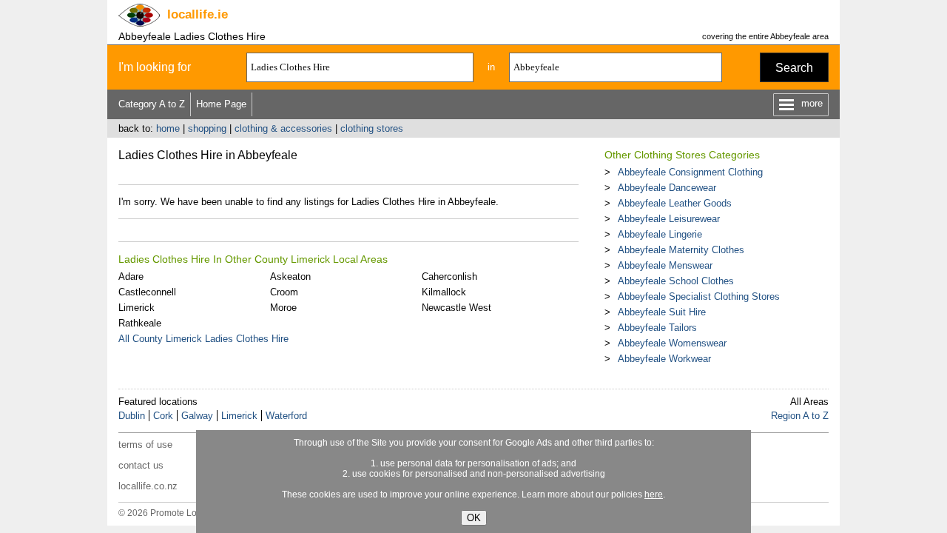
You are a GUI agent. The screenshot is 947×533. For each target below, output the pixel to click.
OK (474, 517)
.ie (197, 14)
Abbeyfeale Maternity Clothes (681, 249)
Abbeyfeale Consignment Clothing (690, 172)
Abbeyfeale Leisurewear (669, 218)
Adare (131, 276)
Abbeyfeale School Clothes (676, 280)
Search (794, 67)
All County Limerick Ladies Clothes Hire (203, 338)
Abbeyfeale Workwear (664, 358)
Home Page (221, 104)
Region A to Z (800, 415)
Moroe (283, 307)
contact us (141, 465)
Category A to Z (151, 104)
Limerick (136, 307)
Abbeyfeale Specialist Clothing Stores (699, 296)
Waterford (286, 415)
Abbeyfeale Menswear (665, 265)
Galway (197, 415)
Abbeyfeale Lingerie (660, 234)
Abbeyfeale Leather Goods (675, 203)
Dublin (131, 415)
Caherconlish (449, 276)
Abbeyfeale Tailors (657, 327)
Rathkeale (139, 323)
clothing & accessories (283, 128)
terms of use (145, 444)
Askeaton (290, 276)
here (653, 494)
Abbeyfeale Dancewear (667, 187)
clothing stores (371, 128)
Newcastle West (456, 307)
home (168, 128)
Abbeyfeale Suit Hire (662, 312)
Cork (163, 415)
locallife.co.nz (148, 486)
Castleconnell (147, 292)
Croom (284, 292)
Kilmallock (444, 292)
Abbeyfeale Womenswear (672, 343)
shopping (207, 128)
